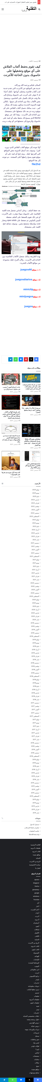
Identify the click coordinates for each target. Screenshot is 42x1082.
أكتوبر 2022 (35, 510)
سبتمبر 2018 (35, 673)
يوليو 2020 (35, 599)
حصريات (36, 1013)
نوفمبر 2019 (35, 626)
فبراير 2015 (35, 809)
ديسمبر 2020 (34, 583)
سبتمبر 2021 (35, 553)
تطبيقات (36, 996)
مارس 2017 (35, 733)
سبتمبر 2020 (35, 593)
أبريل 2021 (35, 569)
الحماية (38, 858)
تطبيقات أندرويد (35, 848)
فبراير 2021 (35, 576)
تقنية (37, 1006)
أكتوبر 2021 (35, 550)
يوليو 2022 (35, 520)
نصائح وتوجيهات (34, 1073)
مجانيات (36, 1059)
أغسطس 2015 (34, 796)
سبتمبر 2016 (35, 753)
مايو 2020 (36, 606)
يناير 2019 (36, 659)
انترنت (37, 973)
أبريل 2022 (35, 530)
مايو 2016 (36, 766)
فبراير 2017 (35, 736)
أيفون (37, 926)
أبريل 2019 (35, 649)
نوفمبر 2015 (35, 786)
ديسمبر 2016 (35, 743)
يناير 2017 (36, 739)
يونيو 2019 (35, 643)
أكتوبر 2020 (35, 589)
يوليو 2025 (35, 490)
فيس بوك (36, 1043)
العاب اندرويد (36, 851)
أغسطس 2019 (34, 636)
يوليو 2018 (36, 679)
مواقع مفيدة (36, 855)
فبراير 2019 (35, 656)
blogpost (36, 883)
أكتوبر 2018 (35, 669)
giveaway (35, 889)
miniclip (28, 289)
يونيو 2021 (36, 563)
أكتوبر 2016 (35, 749)
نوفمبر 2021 (35, 546)
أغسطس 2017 (34, 716)
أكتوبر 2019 (35, 629)
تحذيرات (36, 983)
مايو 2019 (36, 646)
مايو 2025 (36, 496)
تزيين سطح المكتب (33, 989)
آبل (38, 903)
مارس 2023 (35, 500)
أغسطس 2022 (34, 516)
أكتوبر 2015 (35, 789)
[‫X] (31, 359)
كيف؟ (37, 1049)
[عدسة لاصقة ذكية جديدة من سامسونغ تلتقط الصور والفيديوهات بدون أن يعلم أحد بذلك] (11, 429)
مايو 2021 (36, 566)
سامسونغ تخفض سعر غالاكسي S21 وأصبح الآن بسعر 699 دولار (32, 466)
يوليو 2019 (35, 639)
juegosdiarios (23, 279)
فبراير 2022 (35, 536)
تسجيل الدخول (34, 824)
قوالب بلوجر (35, 1046)
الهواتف (36, 956)
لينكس (37, 1053)
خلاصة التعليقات (34, 831)
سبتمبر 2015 (35, 793)
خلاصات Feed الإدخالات (31, 828)
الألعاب (31, 61)
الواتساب (36, 959)
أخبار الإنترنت (35, 909)
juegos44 (26, 269)
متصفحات (36, 1056)
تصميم (37, 993)
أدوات (37, 913)
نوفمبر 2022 (35, 506)
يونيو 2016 (35, 763)
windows (36, 896)
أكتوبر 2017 (35, 709)
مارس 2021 (35, 573)
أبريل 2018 (35, 689)
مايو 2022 (36, 526)
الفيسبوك (36, 953)
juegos (28, 306)
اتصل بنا (37, 868)
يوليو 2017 (36, 719)
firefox (37, 886)
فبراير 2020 (35, 616)
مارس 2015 (35, 806)
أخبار (37, 906)
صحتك (37, 1036)
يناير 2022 (36, 540)
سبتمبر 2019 (35, 633)
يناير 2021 (36, 579)
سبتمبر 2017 (35, 713)
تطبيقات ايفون (34, 1003)
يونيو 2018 (36, 683)
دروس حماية (35, 1026)
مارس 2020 (35, 613)
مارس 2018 (35, 693)
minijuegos (26, 296)
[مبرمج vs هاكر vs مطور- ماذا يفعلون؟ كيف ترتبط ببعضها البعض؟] (31, 400)
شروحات (36, 1033)
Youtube (36, 899)
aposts (36, 879)
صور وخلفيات (35, 1039)
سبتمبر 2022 (35, 513)
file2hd (36, 164)
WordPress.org (34, 834)
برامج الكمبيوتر (34, 976)
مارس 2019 (35, 653)
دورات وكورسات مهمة (32, 1029)
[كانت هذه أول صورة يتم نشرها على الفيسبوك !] (11, 460)
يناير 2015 (36, 813)
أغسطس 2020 (34, 596)
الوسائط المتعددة (33, 963)
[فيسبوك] (36, 359)
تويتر (37, 1009)
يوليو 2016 (35, 759)
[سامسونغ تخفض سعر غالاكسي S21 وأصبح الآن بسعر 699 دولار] (31, 456)
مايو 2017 (36, 726)
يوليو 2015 (36, 799)
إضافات (36, 929)
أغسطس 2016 (34, 756)
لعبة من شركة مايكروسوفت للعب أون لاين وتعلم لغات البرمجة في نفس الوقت (31, 387)
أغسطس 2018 (34, 676)
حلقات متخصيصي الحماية (31, 1016)
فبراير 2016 (35, 776)
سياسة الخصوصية (34, 865)
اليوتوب (36, 966)
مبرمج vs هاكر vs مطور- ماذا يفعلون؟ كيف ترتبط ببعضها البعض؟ (31, 410)
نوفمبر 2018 (35, 666)
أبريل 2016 (35, 769)
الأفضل (37, 933)
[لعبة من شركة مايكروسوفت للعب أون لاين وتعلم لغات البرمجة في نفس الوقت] (31, 378)
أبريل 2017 (35, 729)
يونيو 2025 (35, 493)
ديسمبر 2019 (35, 623)
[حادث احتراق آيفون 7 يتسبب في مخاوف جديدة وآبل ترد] (11, 379)
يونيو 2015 (36, 803)
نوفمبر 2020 (35, 586)
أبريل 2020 (35, 609)
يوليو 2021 (36, 559)
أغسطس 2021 (34, 556)
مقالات (37, 1063)
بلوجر (37, 979)
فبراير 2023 (35, 503)
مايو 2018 (36, 686)
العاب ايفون (35, 949)
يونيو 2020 (35, 603)
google (36, 893)
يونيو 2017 (36, 723)
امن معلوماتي (34, 969)
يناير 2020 (35, 619)
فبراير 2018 (35, 696)
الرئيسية (36, 61)
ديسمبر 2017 (35, 703)
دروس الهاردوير (34, 1023)
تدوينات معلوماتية (33, 986)
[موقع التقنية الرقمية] (29, 9)
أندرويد (37, 919)
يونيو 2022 (35, 523)
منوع (37, 1066)
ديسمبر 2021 (35, 543)
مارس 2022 (35, 533)
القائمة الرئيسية (35, 845)
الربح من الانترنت (34, 861)
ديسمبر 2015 (35, 783)
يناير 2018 (36, 699)
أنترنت (37, 916)
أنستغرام (36, 923)
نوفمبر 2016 (35, 746)
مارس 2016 (35, 773)
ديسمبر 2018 (35, 663)
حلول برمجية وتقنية (33, 1019)
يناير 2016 (36, 779)
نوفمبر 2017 (35, 706)
